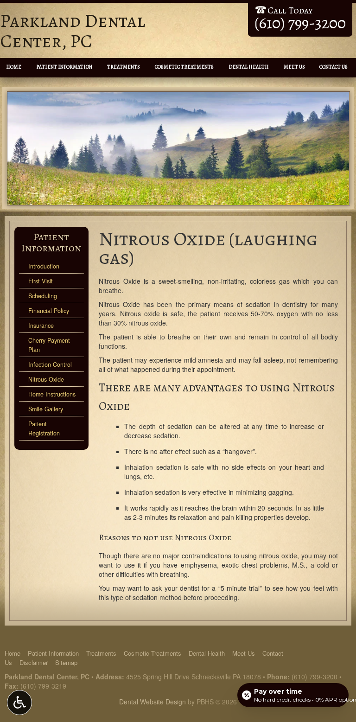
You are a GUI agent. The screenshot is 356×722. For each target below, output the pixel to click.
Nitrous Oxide (46, 379)
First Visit (40, 281)
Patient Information (64, 67)
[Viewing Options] (19, 702)
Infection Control (50, 364)
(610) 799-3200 (314, 676)
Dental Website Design (152, 701)
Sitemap (66, 662)
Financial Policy (48, 311)
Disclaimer (33, 662)
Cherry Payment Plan (49, 345)
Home (13, 67)
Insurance (41, 325)
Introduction (43, 266)
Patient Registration (44, 428)
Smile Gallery (45, 409)
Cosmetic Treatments (184, 67)
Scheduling (42, 296)
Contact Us (333, 67)
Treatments (123, 67)
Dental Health (249, 67)
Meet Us (294, 67)
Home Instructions (52, 394)
